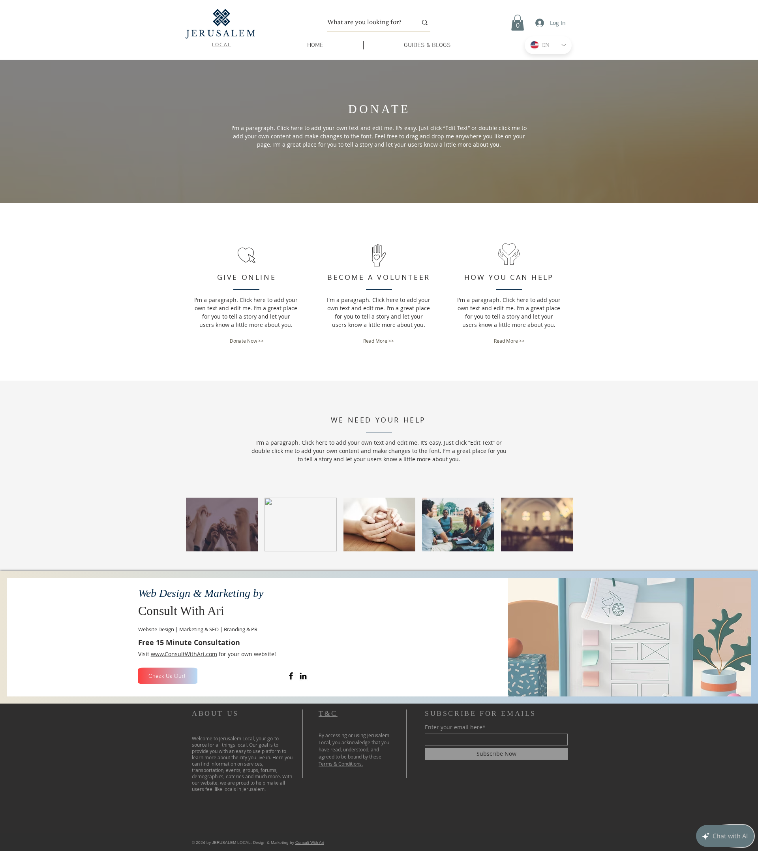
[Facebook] (291, 676)
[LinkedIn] (303, 676)
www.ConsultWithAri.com (184, 654)
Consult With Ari (309, 842)
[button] (517, 23)
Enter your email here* (455, 727)
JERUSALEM (221, 33)
